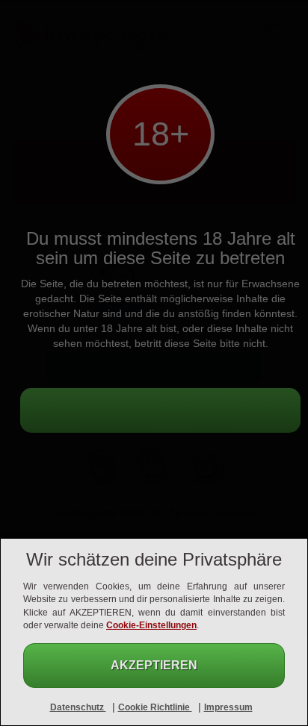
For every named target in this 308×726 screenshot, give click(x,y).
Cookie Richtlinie (155, 707)
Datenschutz (78, 707)
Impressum (228, 707)
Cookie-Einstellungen (151, 625)
